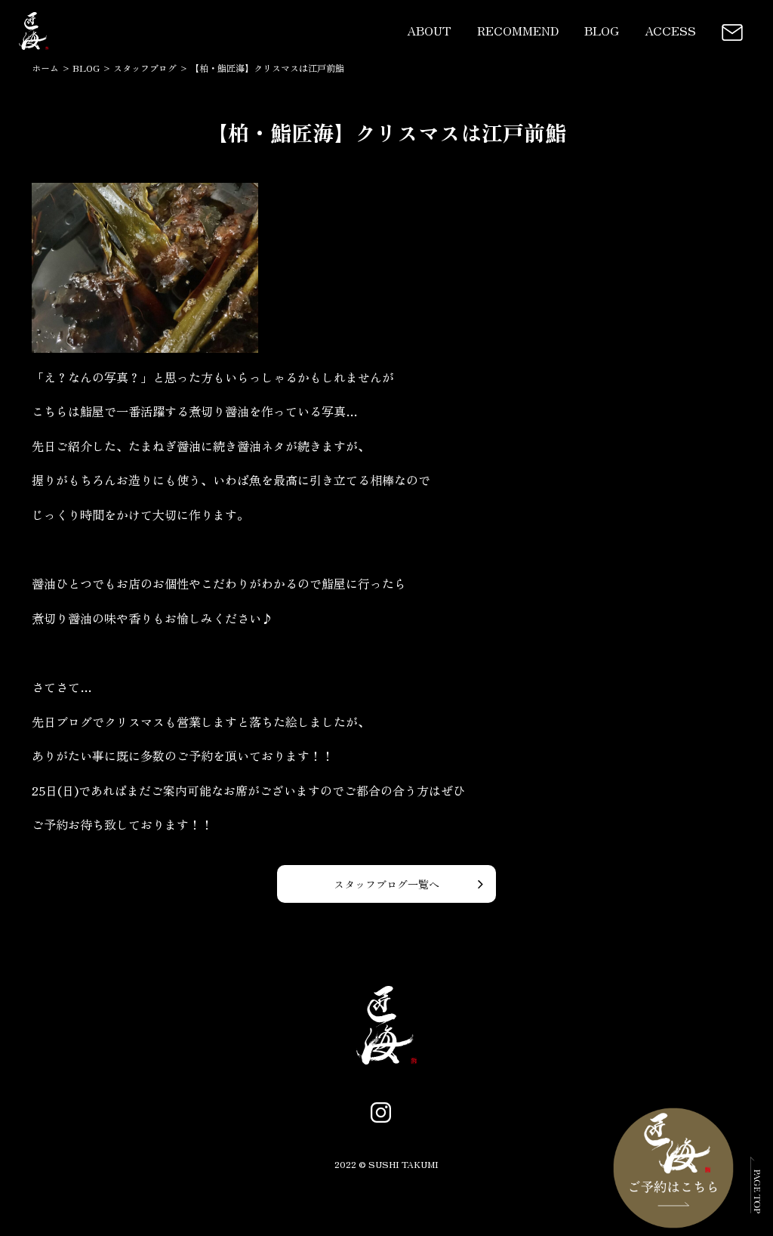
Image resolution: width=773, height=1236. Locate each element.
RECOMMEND (518, 30)
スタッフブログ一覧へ (386, 883)
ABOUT (429, 30)
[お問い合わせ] (732, 30)
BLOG (601, 30)
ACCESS (670, 30)
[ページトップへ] (755, 1203)
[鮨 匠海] (33, 49)
